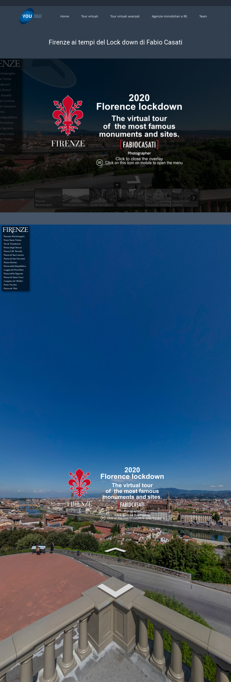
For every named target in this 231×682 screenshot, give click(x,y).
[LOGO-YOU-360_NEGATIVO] (30, 16)
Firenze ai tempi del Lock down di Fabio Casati (115, 42)
